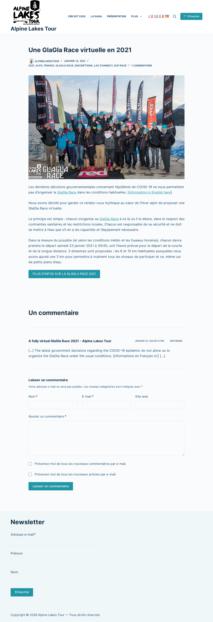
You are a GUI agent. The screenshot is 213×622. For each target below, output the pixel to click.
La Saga (96, 16)
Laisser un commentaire (51, 486)
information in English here (150, 192)
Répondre (176, 340)
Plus (134, 16)
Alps (39, 65)
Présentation (116, 16)
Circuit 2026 (76, 16)
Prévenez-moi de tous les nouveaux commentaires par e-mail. (80, 464)
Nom (33, 396)
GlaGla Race (66, 192)
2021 (31, 65)
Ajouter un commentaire (47, 416)
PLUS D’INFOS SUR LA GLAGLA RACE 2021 (64, 274)
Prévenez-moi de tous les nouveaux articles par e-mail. (75, 474)
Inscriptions (84, 65)
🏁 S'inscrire (191, 16)
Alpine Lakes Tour (33, 29)
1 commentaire (141, 65)
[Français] (151, 16)
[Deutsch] (167, 16)
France (49, 65)
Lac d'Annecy (103, 65)
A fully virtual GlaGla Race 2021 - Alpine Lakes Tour (69, 341)
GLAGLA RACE (64, 65)
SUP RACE (120, 65)
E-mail (88, 396)
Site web (141, 396)
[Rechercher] (174, 16)
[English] (156, 16)
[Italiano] (161, 16)
